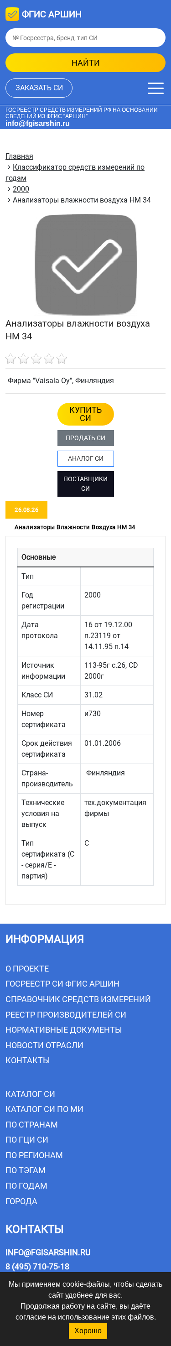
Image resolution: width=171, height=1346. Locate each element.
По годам (26, 1185)
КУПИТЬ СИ (85, 414)
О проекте (27, 968)
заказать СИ (39, 87)
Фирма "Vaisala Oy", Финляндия (61, 380)
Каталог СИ (30, 1094)
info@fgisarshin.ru (37, 123)
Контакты (27, 1060)
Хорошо (88, 1331)
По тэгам (25, 1170)
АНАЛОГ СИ (86, 458)
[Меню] (156, 88)
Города (21, 1201)
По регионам (34, 1155)
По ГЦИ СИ (26, 1139)
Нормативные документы (63, 1029)
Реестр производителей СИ (65, 1014)
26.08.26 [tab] (26, 509)
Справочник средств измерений (78, 999)
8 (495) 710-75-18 (37, 1266)
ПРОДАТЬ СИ (85, 438)
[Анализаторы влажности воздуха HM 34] (86, 264)
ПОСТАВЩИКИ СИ (85, 483)
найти (86, 63)
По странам (31, 1124)
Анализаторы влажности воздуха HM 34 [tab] (75, 527)
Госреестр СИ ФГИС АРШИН (62, 983)
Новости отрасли (44, 1045)
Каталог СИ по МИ (44, 1109)
